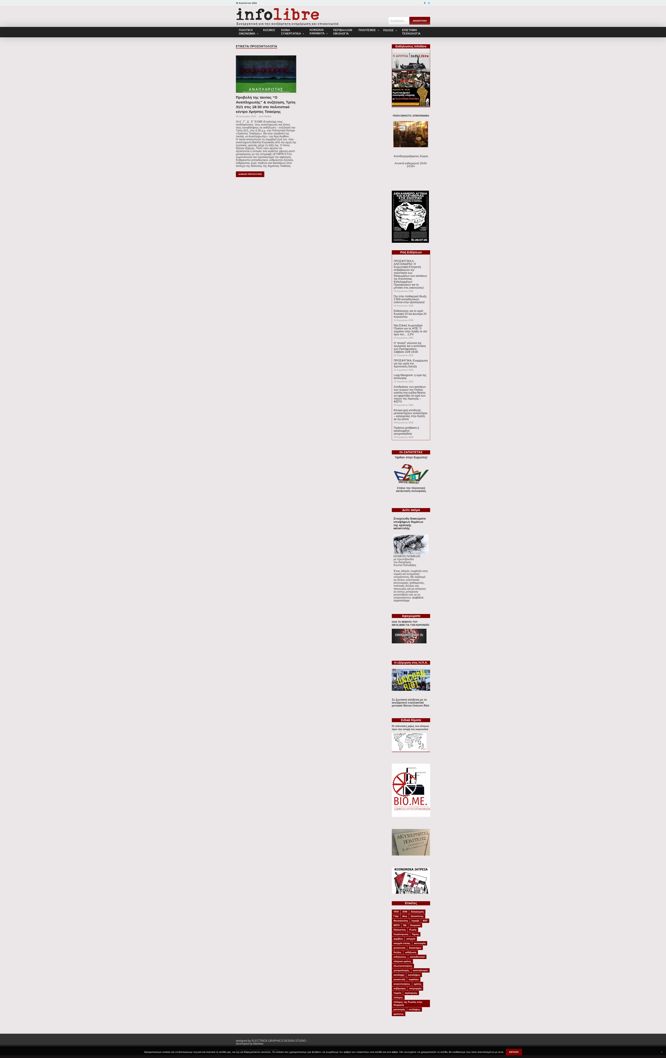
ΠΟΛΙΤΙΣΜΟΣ (367, 30)
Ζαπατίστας (417, 916)
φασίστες (399, 1014)
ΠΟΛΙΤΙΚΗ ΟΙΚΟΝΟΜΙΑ (247, 32)
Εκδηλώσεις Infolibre (410, 46)
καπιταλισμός (420, 970)
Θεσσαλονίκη (401, 920)
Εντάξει (514, 1052)
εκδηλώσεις (400, 957)
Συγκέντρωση (401, 934)
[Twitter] (429, 3)
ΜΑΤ (425, 920)
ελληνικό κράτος (402, 961)
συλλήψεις (414, 1009)
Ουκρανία (415, 925)
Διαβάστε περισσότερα (409, 599)
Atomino (258, 1043)
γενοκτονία (399, 948)
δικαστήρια (415, 948)
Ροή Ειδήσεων (411, 252)
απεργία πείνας (402, 943)
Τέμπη (415, 934)
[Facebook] (424, 3)
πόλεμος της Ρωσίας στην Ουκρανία (408, 1003)
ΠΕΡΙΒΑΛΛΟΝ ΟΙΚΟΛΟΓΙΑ (342, 32)
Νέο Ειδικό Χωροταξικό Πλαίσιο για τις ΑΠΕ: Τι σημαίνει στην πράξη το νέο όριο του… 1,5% (410, 330)
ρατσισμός (399, 1009)
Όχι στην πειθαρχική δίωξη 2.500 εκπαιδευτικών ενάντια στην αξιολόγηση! (410, 299)
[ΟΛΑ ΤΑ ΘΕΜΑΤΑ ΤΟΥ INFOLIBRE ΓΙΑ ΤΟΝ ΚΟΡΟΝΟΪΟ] (409, 642)
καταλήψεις (414, 975)
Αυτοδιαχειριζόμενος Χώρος (411, 156)
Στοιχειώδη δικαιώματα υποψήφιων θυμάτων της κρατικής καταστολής (410, 523)
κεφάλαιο (414, 979)
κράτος (417, 984)
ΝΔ (404, 925)
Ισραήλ (415, 920)
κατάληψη (399, 975)
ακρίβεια (398, 938)
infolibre (267, 116)
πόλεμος (398, 997)
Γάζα (396, 916)
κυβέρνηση (399, 988)
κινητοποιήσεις (402, 984)
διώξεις (398, 952)
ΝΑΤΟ (397, 925)
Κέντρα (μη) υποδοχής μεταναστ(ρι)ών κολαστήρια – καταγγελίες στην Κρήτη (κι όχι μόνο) (410, 415)
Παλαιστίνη (400, 929)
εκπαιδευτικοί (417, 957)
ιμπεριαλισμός (401, 970)
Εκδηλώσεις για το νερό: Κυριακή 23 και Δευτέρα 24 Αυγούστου (410, 313)
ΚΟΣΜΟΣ (269, 30)
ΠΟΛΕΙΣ (388, 30)
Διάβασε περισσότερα (250, 174)
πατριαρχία (415, 988)
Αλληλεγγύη (417, 911)
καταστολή (399, 979)
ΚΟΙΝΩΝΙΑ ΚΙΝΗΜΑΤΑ (317, 31)
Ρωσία (412, 929)
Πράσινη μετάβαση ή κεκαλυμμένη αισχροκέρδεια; (406, 430)
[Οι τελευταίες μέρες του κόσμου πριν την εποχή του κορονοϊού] (409, 750)
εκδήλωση (410, 952)
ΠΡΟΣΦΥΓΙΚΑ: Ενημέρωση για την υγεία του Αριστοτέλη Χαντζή (411, 363)
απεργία (410, 938)
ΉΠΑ (396, 911)
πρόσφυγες (411, 993)
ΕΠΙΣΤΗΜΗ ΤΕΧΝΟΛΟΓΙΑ (411, 32)
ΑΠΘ (404, 911)
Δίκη (404, 916)
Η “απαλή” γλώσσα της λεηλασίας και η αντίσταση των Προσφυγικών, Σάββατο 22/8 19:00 (410, 347)
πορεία (397, 993)
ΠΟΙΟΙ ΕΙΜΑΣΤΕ (402, 115)
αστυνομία (419, 943)
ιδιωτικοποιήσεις (403, 966)
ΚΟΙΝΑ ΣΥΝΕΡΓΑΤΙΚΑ (291, 32)
